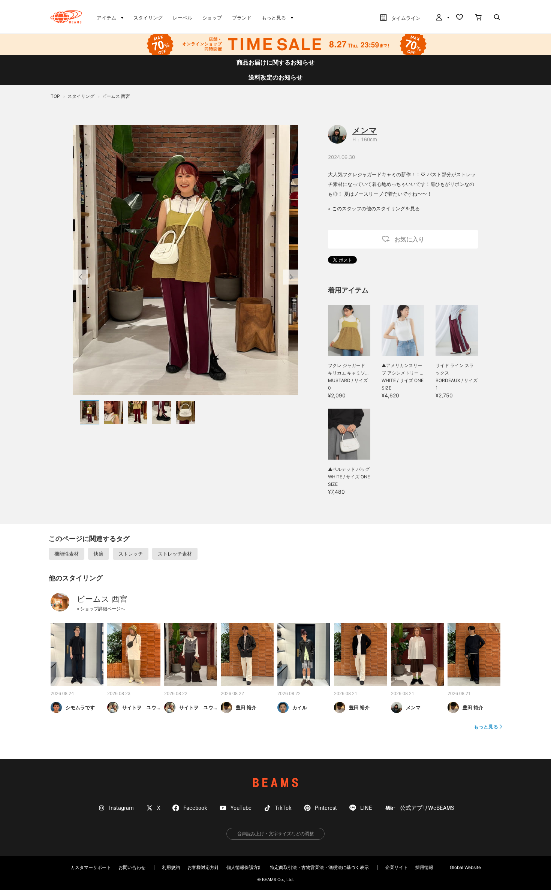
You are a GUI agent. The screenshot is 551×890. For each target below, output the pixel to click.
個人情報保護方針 (244, 867)
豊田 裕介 (246, 707)
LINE (366, 808)
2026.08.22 (175, 694)
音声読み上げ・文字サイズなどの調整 (275, 833)
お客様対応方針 (203, 867)
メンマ (364, 130)
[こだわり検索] (497, 18)
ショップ (212, 18)
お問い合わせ (131, 867)
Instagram (121, 808)
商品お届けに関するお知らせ (275, 62)
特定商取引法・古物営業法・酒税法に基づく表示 (319, 867)
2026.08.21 (345, 694)
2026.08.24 (62, 694)
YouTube (241, 808)
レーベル (182, 18)
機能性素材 (66, 554)
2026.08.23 (118, 694)
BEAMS (275, 782)
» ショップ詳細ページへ (101, 608)
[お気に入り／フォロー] (459, 18)
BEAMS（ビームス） (66, 17)
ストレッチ (130, 554)
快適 (98, 554)
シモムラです (80, 707)
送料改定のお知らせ (275, 77)
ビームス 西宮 (102, 599)
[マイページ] (441, 18)
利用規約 (171, 867)
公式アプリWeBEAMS (427, 808)
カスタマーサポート (90, 867)
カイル (299, 707)
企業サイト (396, 867)
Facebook (195, 808)
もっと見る (486, 727)
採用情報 (424, 867)
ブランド (242, 18)
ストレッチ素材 (175, 554)
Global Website (465, 867)
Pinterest (326, 808)
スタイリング (148, 18)
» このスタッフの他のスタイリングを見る (374, 208)
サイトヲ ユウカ (141, 707)
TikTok (283, 808)
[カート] (478, 18)
